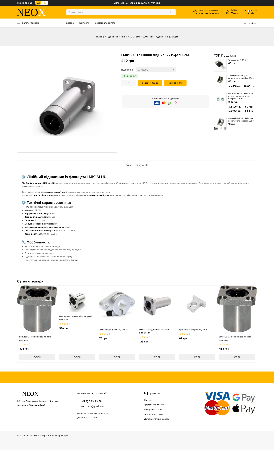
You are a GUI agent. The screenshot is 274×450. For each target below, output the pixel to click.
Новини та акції (24, 3)
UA (38, 3)
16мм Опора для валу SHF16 (113, 329)
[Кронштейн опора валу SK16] (197, 305)
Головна (69, 23)
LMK (131, 36)
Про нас (148, 400)
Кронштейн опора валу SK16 (193, 329)
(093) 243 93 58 (91, 401)
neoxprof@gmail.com (93, 406)
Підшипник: (127, 70)
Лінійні (124, 36)
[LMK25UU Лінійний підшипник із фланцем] (37, 308)
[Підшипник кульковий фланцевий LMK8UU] (77, 298)
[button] (37, 357)
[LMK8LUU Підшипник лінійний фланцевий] (157, 305)
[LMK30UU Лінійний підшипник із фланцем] (237, 308)
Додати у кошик (150, 83)
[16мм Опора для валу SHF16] (117, 305)
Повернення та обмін (154, 409)
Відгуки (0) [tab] (142, 165)
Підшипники (113, 36)
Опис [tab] (128, 165)
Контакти (84, 23)
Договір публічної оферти (156, 419)
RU (45, 3)
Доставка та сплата (105, 23)
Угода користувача (153, 414)
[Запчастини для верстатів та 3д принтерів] (31, 12)
